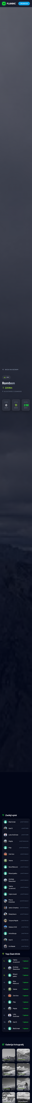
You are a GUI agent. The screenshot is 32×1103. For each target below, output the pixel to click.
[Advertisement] (16, 793)
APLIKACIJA (24, 3)
